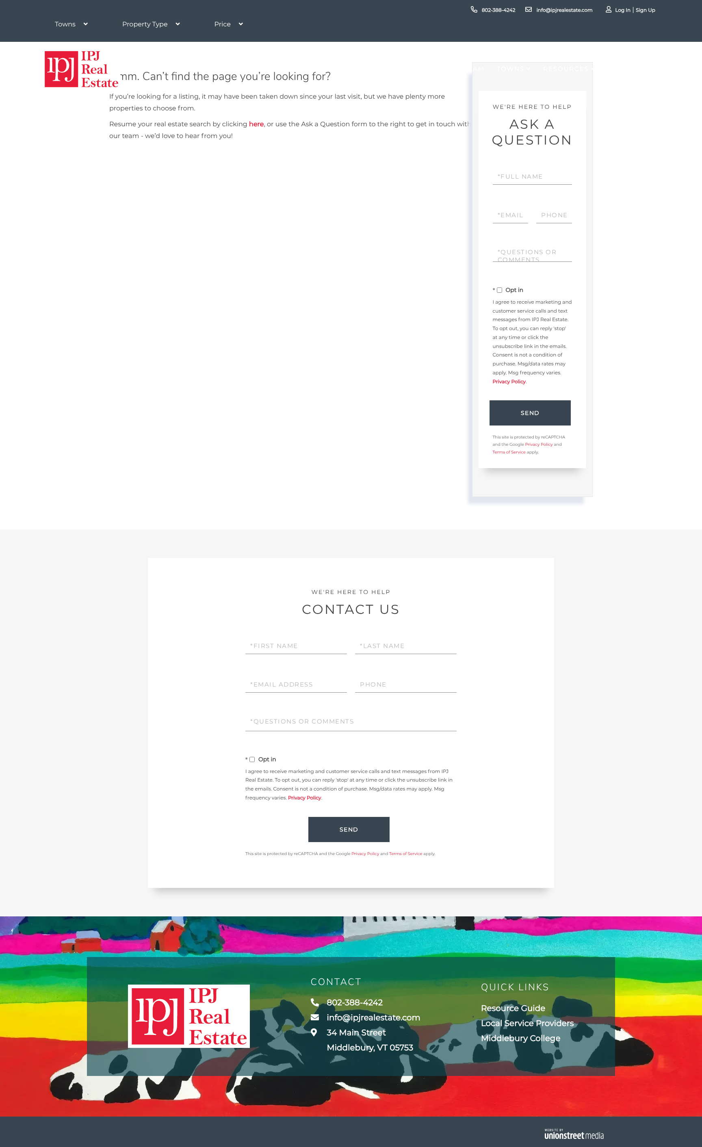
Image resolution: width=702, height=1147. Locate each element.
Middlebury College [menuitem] (521, 1038)
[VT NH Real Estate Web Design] (574, 1134)
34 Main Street (369, 1040)
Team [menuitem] (474, 69)
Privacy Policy (509, 382)
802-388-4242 (498, 10)
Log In (622, 10)
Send (530, 413)
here (256, 124)
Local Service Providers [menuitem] (527, 1023)
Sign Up (645, 10)
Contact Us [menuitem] (631, 69)
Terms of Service (509, 452)
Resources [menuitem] (566, 69)
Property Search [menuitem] (321, 69)
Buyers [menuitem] (392, 69)
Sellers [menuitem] (435, 69)
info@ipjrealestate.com (563, 10)
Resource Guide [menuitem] (513, 1008)
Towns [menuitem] (510, 69)
